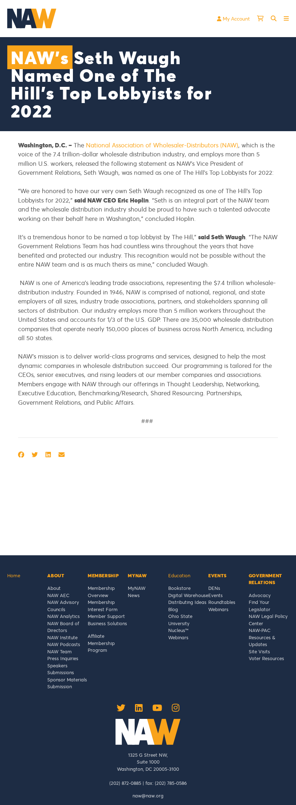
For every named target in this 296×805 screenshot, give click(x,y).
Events (215, 595)
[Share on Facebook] (21, 455)
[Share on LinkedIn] (48, 455)
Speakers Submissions (60, 669)
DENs (214, 588)
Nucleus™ (178, 630)
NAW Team (59, 651)
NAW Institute (62, 637)
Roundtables (221, 602)
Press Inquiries (62, 658)
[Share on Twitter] (35, 455)
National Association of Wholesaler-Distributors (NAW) (162, 145)
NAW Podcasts (63, 644)
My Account (235, 18)
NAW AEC (58, 595)
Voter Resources (266, 658)
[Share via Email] (62, 455)
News (134, 595)
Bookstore (179, 588)
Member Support (106, 616)
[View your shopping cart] (260, 18)
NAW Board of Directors (63, 627)
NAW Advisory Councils (63, 606)
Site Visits (259, 651)
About (54, 588)
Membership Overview (101, 592)
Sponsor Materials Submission (67, 683)
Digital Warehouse (188, 595)
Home (13, 575)
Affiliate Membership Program (101, 643)
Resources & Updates (262, 641)
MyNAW (136, 588)
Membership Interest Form (103, 606)
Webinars (178, 637)
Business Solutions (107, 623)
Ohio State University (180, 620)
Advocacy (260, 595)
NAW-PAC (259, 630)
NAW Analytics (63, 616)
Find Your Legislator (259, 606)
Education (179, 575)
